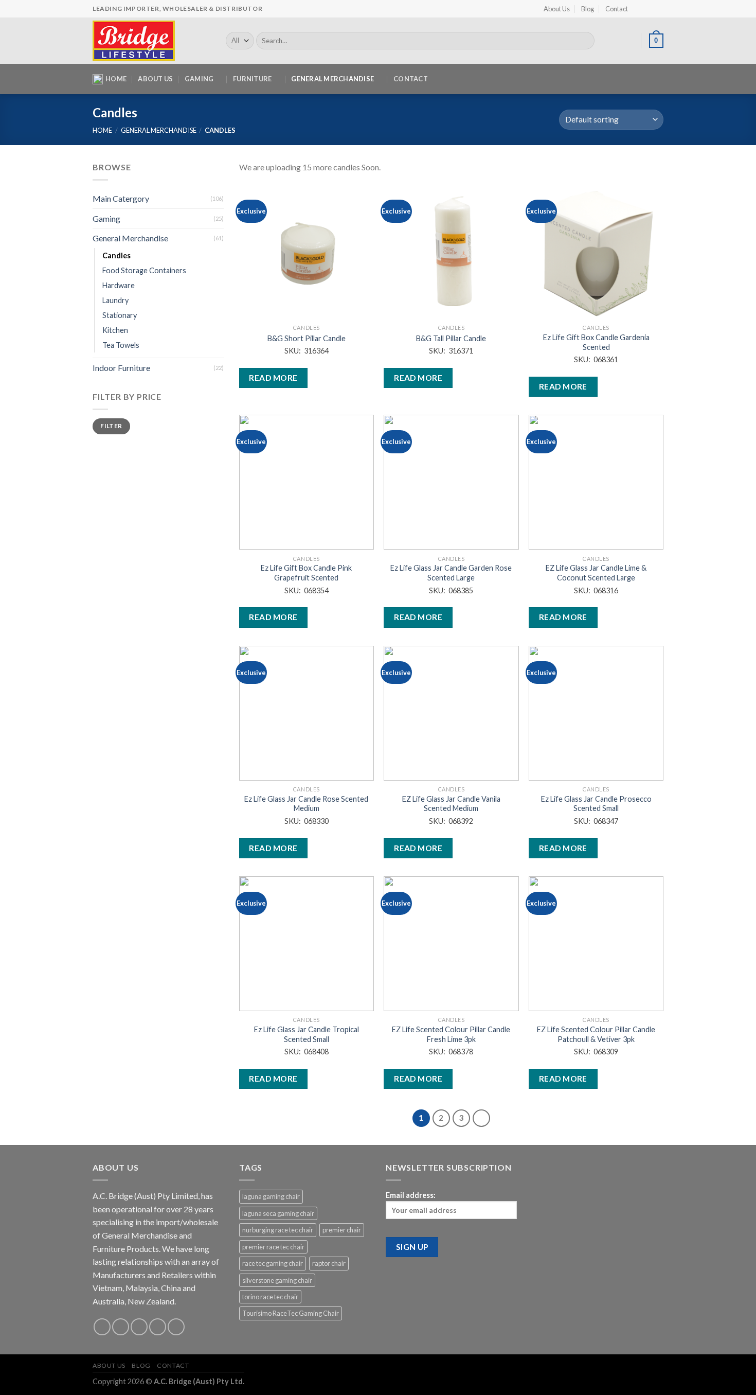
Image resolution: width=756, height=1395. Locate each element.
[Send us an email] (157, 1326)
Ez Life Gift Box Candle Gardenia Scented (596, 342)
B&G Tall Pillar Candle (451, 338)
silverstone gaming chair (277, 1280)
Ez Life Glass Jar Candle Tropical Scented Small (306, 1034)
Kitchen (115, 330)
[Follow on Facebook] (639, 8)
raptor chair (329, 1263)
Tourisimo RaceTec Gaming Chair (290, 1313)
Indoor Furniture (121, 368)
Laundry (115, 300)
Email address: (411, 1195)
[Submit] (585, 40)
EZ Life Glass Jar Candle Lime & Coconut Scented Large (596, 572)
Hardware (118, 285)
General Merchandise (332, 79)
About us (155, 79)
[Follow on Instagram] (648, 8)
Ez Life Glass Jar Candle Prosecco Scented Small (596, 803)
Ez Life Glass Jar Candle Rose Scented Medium (306, 803)
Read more (273, 377)
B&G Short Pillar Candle (306, 338)
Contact (616, 9)
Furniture (252, 79)
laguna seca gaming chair (278, 1213)
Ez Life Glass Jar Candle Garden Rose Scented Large (451, 572)
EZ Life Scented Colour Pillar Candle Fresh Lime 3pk (451, 1034)
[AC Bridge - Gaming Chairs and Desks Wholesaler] (151, 40)
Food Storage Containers (144, 270)
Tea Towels (120, 345)
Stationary (119, 315)
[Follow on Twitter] (139, 1326)
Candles (116, 255)
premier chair (341, 1230)
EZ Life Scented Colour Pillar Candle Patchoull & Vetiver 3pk (596, 1034)
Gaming (199, 79)
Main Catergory (121, 198)
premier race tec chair (273, 1247)
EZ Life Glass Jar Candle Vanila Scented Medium (451, 803)
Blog (587, 9)
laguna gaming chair (271, 1196)
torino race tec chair (270, 1297)
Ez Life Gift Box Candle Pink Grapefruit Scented (306, 572)
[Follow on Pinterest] (176, 1326)
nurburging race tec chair (277, 1230)
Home (116, 79)
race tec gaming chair (272, 1263)
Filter (111, 426)
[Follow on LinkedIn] (658, 8)
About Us (557, 9)
